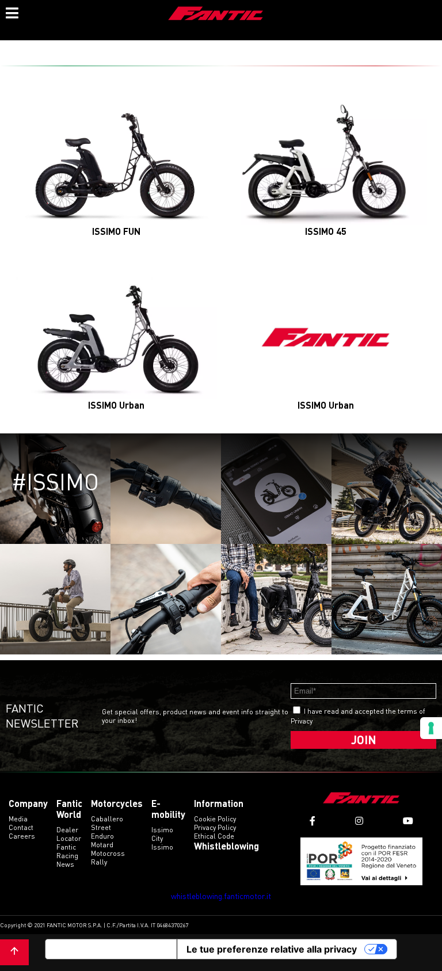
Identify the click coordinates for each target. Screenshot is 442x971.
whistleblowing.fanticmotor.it (221, 896)
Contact (21, 827)
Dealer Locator (68, 834)
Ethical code (214, 836)
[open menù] (11, 11)
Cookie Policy (215, 818)
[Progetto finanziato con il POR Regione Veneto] (361, 861)
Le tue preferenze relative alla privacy (271, 949)
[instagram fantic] (359, 821)
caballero (107, 818)
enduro (102, 836)
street (101, 827)
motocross (108, 853)
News (65, 864)
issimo (162, 847)
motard (102, 844)
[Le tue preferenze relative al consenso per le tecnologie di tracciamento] (431, 728)
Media (18, 818)
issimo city (162, 834)
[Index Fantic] (215, 14)
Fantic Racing (67, 851)
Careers (22, 836)
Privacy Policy (215, 827)
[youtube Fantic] (408, 821)
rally (99, 862)
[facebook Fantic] (312, 821)
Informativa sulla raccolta (111, 949)
